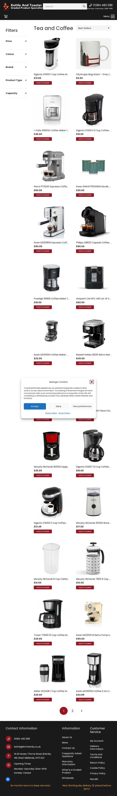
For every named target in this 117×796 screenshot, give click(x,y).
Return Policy (97, 762)
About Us (67, 737)
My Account (96, 741)
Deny (58, 406)
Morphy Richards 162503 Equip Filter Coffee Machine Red (65, 466)
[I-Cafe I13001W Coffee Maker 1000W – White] (51, 109)
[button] (91, 381)
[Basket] (5, 16)
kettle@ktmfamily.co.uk (27, 746)
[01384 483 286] (10, 739)
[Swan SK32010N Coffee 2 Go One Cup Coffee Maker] (93, 670)
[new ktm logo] (26, 6)
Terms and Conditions (96, 756)
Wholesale (68, 778)
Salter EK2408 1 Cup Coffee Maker (53, 691)
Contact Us (68, 748)
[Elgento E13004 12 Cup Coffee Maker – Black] (93, 109)
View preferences (82, 406)
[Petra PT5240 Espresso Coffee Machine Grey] (51, 165)
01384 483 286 (22, 738)
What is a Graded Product (71, 771)
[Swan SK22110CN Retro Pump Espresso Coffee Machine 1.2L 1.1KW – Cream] (93, 614)
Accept (35, 406)
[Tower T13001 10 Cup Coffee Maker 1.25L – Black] (51, 614)
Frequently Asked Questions (71, 755)
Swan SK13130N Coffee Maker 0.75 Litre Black (58, 354)
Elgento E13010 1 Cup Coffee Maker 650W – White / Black (65, 74)
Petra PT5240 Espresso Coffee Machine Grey (59, 186)
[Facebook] (8, 779)
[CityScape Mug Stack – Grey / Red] (93, 53)
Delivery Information (96, 748)
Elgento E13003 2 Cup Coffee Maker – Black (58, 523)
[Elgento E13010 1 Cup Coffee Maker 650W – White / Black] (51, 53)
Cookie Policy (97, 768)
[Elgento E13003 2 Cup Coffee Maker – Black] (51, 502)
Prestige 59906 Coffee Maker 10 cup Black (57, 298)
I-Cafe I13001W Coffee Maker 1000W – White (58, 130)
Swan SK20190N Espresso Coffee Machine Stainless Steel (65, 242)
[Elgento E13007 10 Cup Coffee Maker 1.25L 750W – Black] (93, 446)
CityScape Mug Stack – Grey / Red (95, 74)
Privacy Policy (51, 413)
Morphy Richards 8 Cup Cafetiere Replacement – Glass (65, 579)
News (65, 742)
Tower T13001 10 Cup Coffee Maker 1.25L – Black (60, 635)
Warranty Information (68, 763)
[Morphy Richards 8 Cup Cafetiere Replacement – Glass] (51, 558)
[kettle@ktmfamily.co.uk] (10, 747)
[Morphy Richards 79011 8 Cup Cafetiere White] (93, 558)
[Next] (81, 711)
